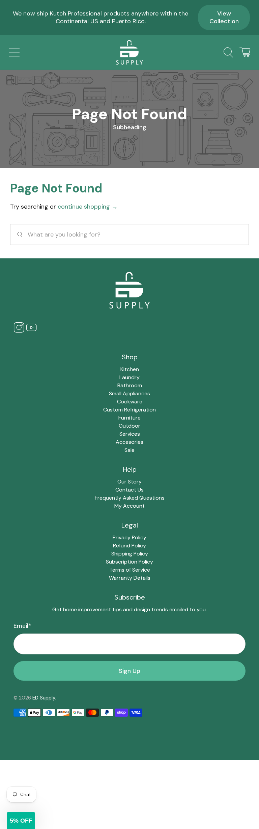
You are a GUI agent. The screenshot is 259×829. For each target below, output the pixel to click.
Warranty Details (129, 577)
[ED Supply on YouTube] (31, 330)
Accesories (129, 441)
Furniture (129, 417)
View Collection (224, 17)
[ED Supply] (129, 52)
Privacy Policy (129, 537)
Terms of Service (129, 569)
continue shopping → (88, 207)
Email (22, 626)
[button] (21, 820)
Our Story (129, 481)
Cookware (129, 401)
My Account (129, 505)
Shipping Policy (129, 553)
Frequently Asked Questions (130, 497)
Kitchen (129, 369)
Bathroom (129, 385)
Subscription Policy (129, 561)
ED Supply (43, 697)
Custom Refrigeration (129, 409)
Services (129, 433)
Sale (129, 450)
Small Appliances (129, 393)
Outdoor (129, 425)
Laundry (129, 377)
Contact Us (129, 489)
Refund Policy (129, 545)
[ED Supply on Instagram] (18, 330)
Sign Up (129, 671)
